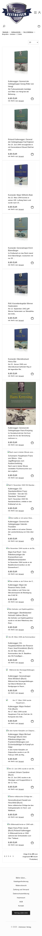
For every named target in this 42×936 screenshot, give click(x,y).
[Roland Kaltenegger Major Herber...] (21, 703)
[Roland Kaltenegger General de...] (21, 518)
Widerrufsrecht (21, 885)
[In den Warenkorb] (32, 99)
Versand (21, 101)
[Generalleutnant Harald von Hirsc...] (21, 796)
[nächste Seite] (13, 857)
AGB (21, 902)
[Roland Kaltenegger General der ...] (21, 78)
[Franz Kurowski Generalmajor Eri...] (21, 244)
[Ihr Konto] (39, 13)
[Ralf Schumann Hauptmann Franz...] (21, 452)
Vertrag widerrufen (21, 913)
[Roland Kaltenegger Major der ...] (21, 581)
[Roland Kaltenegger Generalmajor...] (21, 672)
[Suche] (3, 27)
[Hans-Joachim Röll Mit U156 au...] (21, 300)
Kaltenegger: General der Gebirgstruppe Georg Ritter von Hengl (21, 83)
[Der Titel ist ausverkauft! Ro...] (21, 731)
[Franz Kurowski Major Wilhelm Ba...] (21, 191)
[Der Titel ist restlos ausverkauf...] (21, 355)
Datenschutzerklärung (21, 893)
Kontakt (21, 906)
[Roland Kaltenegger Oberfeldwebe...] (21, 609)
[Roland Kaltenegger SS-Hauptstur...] (21, 639)
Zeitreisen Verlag (25, 927)
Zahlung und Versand (21, 889)
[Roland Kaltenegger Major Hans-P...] (21, 824)
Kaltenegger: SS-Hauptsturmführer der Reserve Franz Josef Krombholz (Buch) (20, 645)
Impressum (21, 898)
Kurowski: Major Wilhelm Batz (20, 195)
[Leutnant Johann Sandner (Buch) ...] (21, 769)
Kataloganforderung (21, 881)
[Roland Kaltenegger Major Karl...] (21, 548)
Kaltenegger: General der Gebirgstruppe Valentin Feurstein (18, 524)
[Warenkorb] (38, 27)
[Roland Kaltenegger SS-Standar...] (21, 485)
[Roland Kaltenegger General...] (21, 424)
